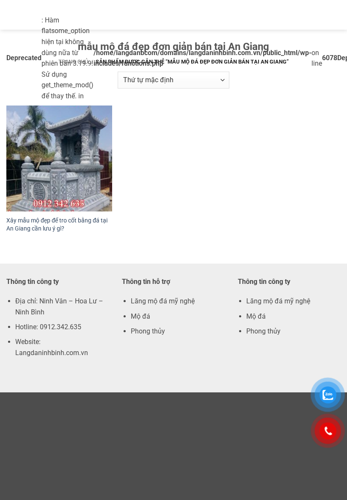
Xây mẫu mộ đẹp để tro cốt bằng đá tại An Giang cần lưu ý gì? (56, 224)
